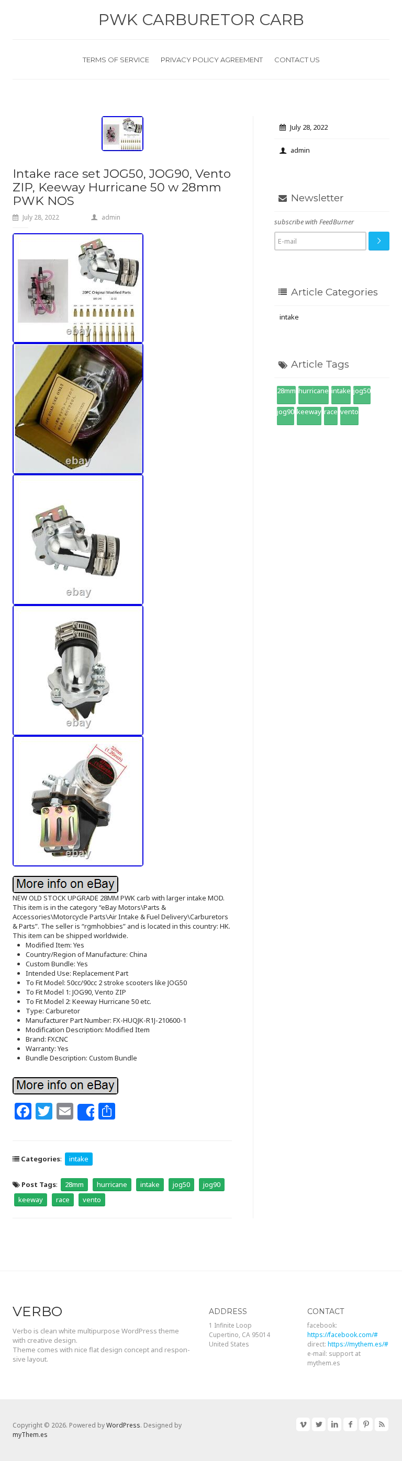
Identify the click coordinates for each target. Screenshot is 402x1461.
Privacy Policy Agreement (212, 59)
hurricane (112, 1184)
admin (111, 217)
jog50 (181, 1184)
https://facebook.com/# (342, 1334)
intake (78, 1158)
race (63, 1199)
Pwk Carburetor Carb (201, 19)
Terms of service (116, 59)
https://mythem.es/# (358, 1344)
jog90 (211, 1184)
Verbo (37, 1311)
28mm (74, 1184)
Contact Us (297, 59)
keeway (30, 1199)
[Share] (85, 1112)
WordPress (123, 1425)
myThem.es (30, 1434)
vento (92, 1199)
